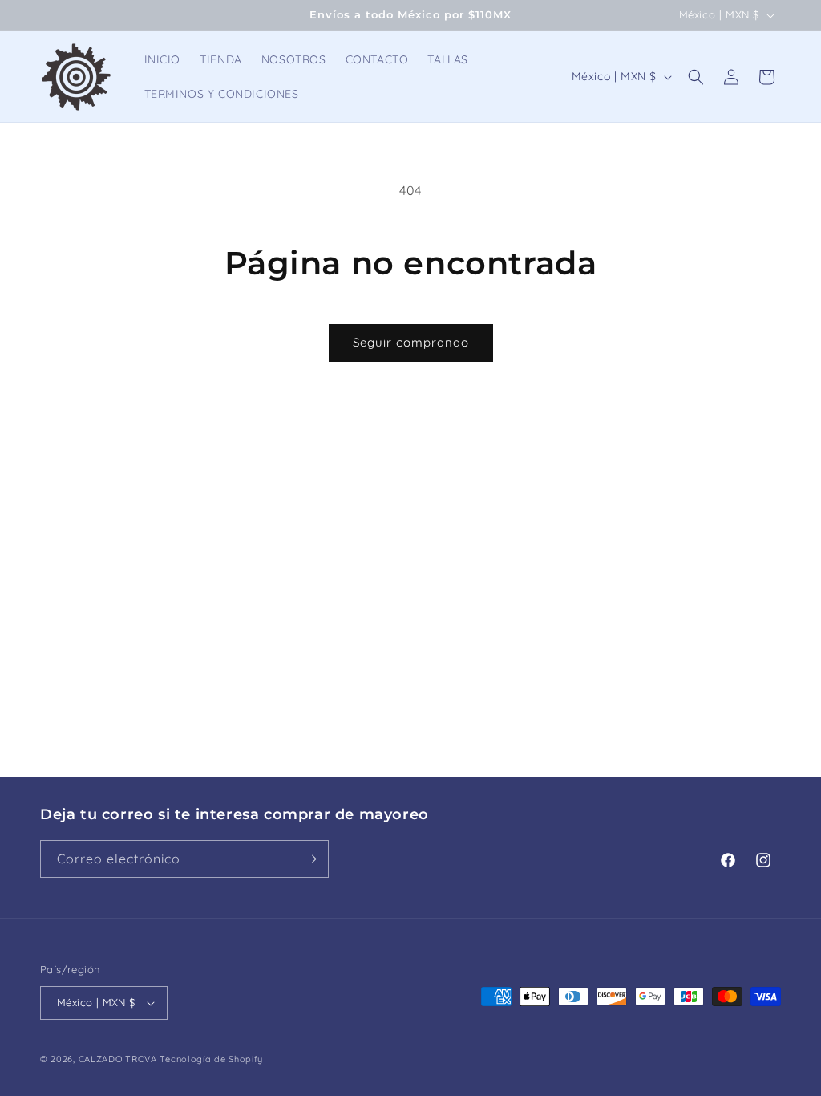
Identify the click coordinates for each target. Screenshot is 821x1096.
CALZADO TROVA (118, 1059)
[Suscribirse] (310, 859)
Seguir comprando (411, 342)
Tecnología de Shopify (211, 1059)
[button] (696, 77)
